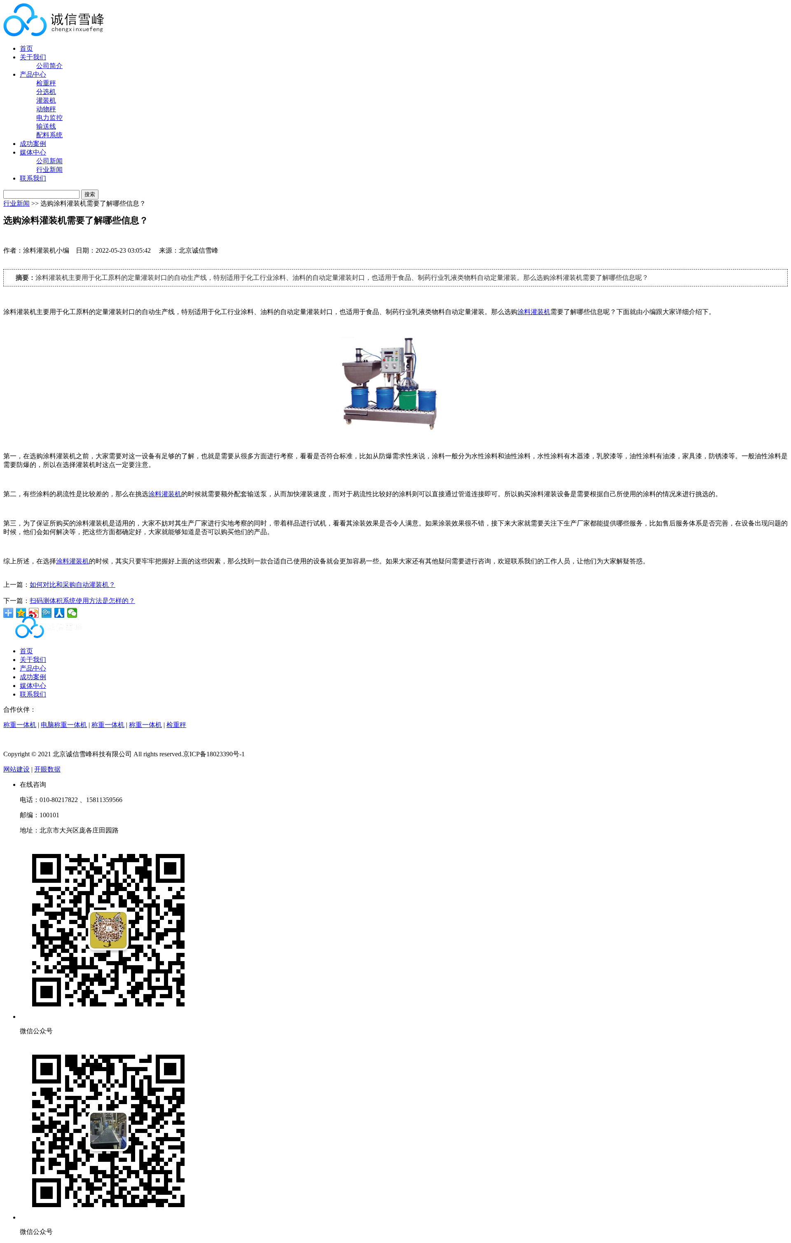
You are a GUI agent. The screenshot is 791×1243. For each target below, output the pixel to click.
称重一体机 (19, 724)
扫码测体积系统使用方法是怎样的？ (82, 600)
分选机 (46, 91)
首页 (26, 48)
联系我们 (33, 178)
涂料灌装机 (533, 311)
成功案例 (33, 143)
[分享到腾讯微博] (47, 613)
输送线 (46, 126)
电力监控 (49, 117)
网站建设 (16, 769)
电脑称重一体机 (64, 724)
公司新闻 (49, 160)
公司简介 (49, 65)
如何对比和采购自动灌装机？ (72, 584)
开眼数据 (47, 769)
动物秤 (46, 109)
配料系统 (49, 134)
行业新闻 (49, 169)
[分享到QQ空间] (21, 613)
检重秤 (46, 83)
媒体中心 (33, 152)
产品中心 (33, 74)
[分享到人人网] (59, 613)
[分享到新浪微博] (34, 613)
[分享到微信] (72, 613)
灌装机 (46, 100)
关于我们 (33, 57)
